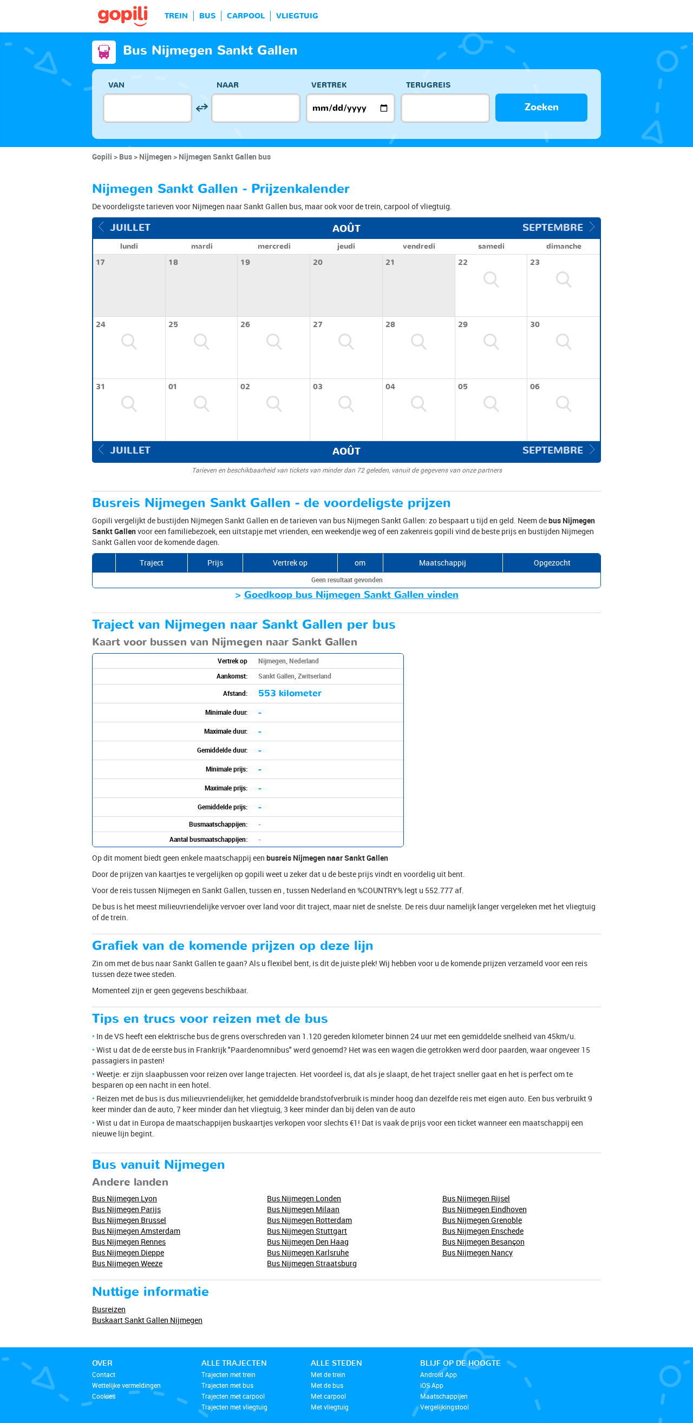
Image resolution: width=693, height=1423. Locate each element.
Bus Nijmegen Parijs (126, 1209)
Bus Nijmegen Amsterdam (136, 1231)
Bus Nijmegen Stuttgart (307, 1231)
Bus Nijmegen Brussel (129, 1220)
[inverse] (201, 107)
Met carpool (328, 1396)
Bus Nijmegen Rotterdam (309, 1220)
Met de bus (327, 1385)
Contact (103, 1374)
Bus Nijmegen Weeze (127, 1263)
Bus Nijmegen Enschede (483, 1231)
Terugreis (428, 85)
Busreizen (109, 1309)
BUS (207, 16)
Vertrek (329, 85)
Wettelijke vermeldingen (126, 1385)
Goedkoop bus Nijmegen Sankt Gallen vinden (351, 595)
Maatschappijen (444, 1396)
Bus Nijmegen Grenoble (482, 1220)
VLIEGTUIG (297, 16)
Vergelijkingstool (444, 1406)
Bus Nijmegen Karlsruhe (308, 1252)
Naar (228, 85)
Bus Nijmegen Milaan (303, 1209)
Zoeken (542, 107)
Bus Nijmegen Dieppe (128, 1252)
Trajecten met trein (228, 1374)
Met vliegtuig (330, 1406)
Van (116, 85)
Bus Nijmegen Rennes (129, 1241)
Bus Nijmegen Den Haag (308, 1241)
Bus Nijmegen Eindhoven (484, 1209)
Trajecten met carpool (233, 1396)
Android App (438, 1374)
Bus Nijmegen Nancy (477, 1252)
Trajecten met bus (227, 1385)
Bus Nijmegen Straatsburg (312, 1263)
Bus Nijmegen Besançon (483, 1241)
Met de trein (328, 1374)
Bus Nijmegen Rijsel (476, 1198)
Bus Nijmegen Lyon (124, 1198)
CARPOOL (246, 16)
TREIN (176, 16)
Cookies (103, 1396)
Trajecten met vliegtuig (234, 1406)
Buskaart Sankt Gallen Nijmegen (147, 1320)
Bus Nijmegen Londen (304, 1198)
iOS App (431, 1385)
